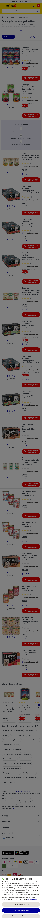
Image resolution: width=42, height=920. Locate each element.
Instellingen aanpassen (21, 904)
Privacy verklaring (32, 899)
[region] (21, 898)
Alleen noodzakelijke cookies (21, 916)
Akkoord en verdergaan (21, 910)
